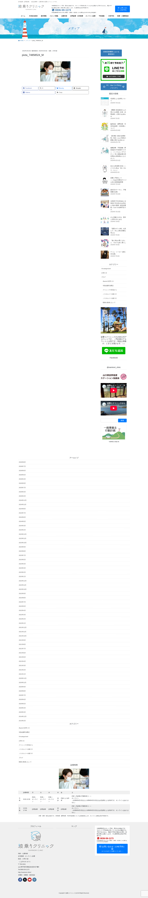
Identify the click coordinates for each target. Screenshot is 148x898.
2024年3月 (22, 525)
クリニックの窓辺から (110, 290)
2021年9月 (22, 640)
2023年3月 (22, 568)
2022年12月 (22, 581)
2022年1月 (22, 623)
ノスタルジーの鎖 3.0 (109, 298)
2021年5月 (22, 657)
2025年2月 (22, 496)
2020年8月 (22, 691)
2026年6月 (22, 470)
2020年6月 (22, 699)
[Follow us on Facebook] (20, 880)
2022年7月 (22, 602)
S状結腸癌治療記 (108, 285)
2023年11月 (22, 538)
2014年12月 (22, 716)
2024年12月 (22, 500)
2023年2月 (22, 572)
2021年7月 (22, 648)
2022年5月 (22, 606)
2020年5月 (22, 703)
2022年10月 (22, 589)
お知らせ (104, 273)
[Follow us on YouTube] (30, 880)
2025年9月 (22, 483)
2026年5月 (22, 475)
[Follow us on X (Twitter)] (25, 880)
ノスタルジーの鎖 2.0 (109, 294)
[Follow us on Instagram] (34, 880)
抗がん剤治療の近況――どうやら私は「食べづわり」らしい (118, 168)
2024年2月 (22, 530)
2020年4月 (22, 708)
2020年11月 (22, 682)
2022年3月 (22, 614)
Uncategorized (106, 268)
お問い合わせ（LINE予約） (122, 9)
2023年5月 (22, 559)
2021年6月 (22, 653)
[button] (111, 53)
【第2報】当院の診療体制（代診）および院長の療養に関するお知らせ (118, 138)
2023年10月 (22, 542)
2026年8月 (22, 462)
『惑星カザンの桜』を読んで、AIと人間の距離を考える (118, 231)
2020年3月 (22, 712)
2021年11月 (22, 631)
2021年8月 (22, 644)
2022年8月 (22, 598)
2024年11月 (22, 504)
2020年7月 (22, 695)
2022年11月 (22, 585)
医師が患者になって (109, 302)
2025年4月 (22, 492)
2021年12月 (22, 627)
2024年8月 (22, 509)
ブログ (103, 277)
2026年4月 (22, 479)
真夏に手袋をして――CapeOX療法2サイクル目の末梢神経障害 (118, 180)
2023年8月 (22, 551)
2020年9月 (22, 687)
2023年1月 (22, 576)
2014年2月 (22, 720)
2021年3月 (22, 665)
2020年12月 (22, 678)
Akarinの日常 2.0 (108, 281)
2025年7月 (22, 487)
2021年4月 (22, 661)
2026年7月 (22, 466)
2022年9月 (22, 593)
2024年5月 (22, 521)
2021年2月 (22, 670)
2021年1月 (22, 674)
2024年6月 (22, 517)
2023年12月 (22, 534)
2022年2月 (22, 619)
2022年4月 (22, 610)
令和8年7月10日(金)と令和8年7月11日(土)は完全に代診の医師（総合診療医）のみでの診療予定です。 (118, 205)
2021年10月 (22, 636)
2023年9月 (22, 547)
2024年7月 (22, 513)
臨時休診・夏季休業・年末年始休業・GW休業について (118, 126)
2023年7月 (22, 555)
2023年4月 (22, 564)
